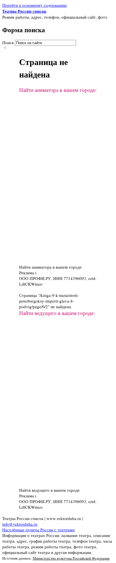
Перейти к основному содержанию (34, 5)
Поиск (8, 42)
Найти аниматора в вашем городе (50, 267)
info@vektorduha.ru (19, 524)
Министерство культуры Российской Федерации (71, 558)
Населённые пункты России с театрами (38, 529)
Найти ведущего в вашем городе (49, 490)
